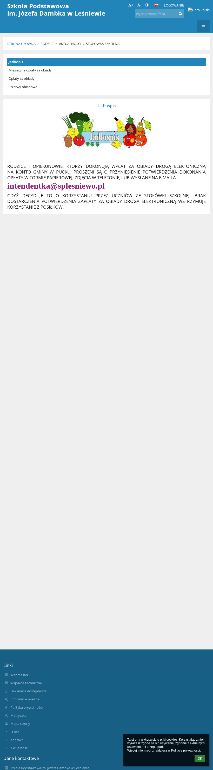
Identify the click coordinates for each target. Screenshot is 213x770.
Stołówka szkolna (102, 43)
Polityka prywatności (26, 707)
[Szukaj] (180, 13)
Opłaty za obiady (22, 78)
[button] (147, 5)
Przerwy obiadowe (23, 86)
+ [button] (132, 5)
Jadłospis (16, 61)
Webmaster (19, 675)
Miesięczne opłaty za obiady (30, 70)
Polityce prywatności (185, 750)
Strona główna (21, 43)
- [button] (140, 5)
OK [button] (200, 758)
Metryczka (18, 715)
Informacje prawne (24, 699)
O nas (14, 731)
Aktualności (19, 748)
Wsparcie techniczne (26, 683)
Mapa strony (20, 723)
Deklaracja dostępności (28, 691)
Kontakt (16, 740)
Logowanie (174, 5)
